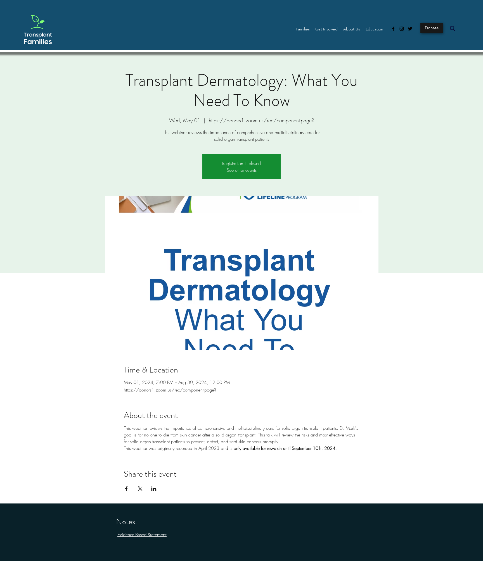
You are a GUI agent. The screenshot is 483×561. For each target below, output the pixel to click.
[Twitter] (410, 29)
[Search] (452, 28)
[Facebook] (393, 29)
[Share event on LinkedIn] (154, 488)
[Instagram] (401, 29)
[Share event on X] (140, 488)
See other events (242, 170)
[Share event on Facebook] (126, 488)
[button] (302, 29)
